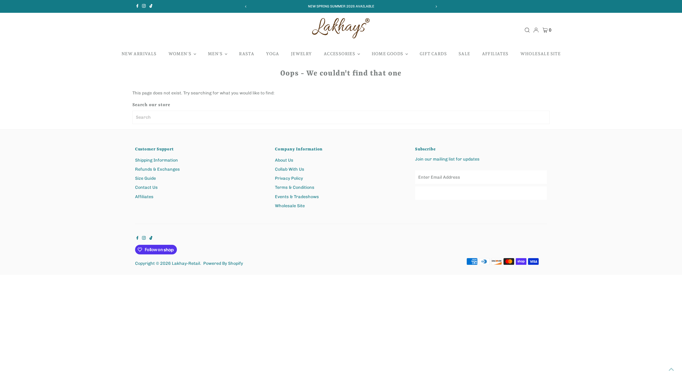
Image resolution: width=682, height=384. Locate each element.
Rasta (246, 53)
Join (481, 192)
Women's (180, 53)
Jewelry (301, 53)
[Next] (436, 7)
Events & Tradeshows (297, 196)
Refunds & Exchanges (157, 169)
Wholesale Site (540, 53)
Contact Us (146, 187)
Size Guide (145, 178)
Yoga (272, 53)
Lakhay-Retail (186, 263)
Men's (216, 53)
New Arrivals (139, 53)
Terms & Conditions (294, 187)
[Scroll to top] (671, 369)
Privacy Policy (289, 178)
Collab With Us (289, 169)
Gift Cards (433, 53)
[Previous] (246, 7)
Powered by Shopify (223, 263)
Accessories (340, 53)
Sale (464, 53)
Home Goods (388, 53)
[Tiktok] (151, 6)
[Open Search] (527, 30)
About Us (284, 160)
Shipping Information (156, 160)
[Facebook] (137, 6)
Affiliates (495, 53)
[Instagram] (144, 6)
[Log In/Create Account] (536, 30)
